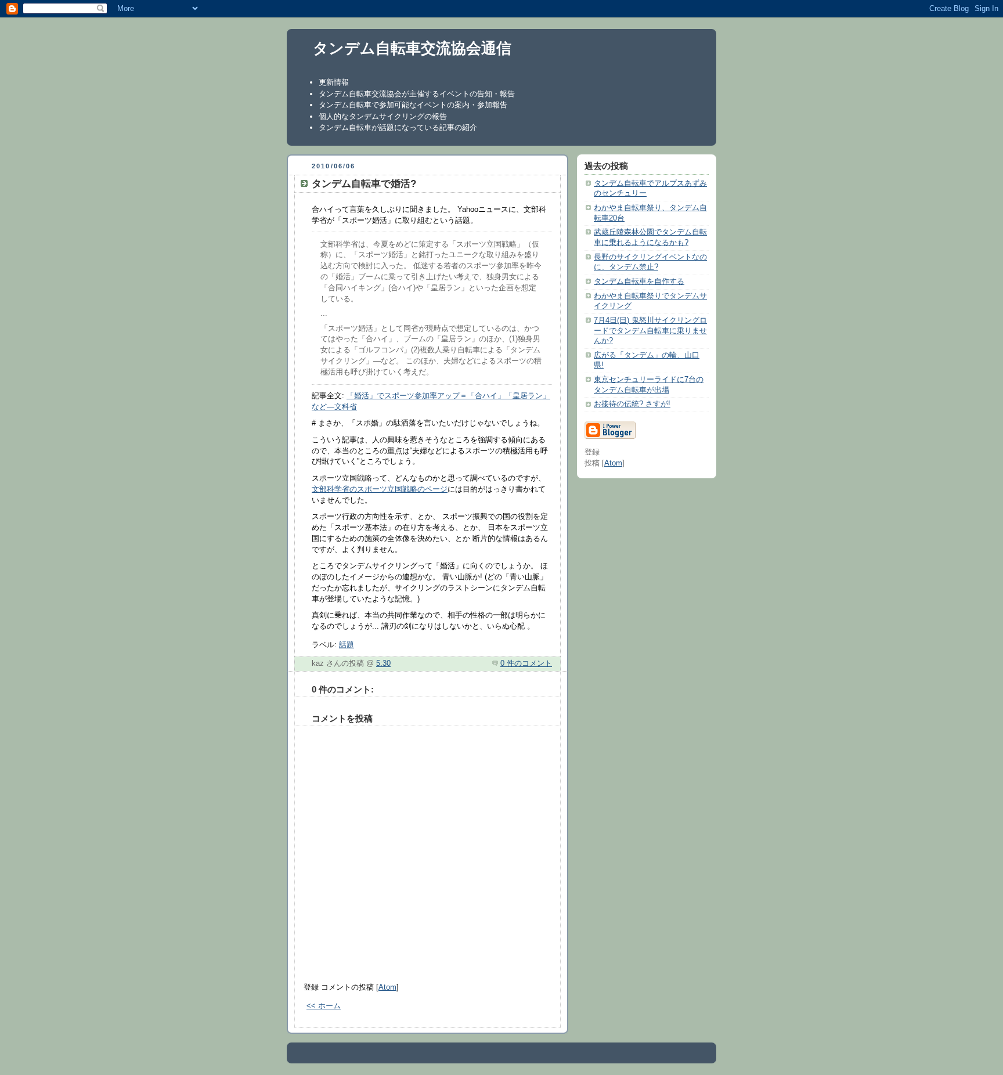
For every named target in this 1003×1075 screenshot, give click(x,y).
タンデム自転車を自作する (639, 281)
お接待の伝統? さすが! (632, 404)
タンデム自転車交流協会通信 (412, 48)
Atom (387, 987)
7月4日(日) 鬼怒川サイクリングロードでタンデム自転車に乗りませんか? (650, 330)
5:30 (383, 663)
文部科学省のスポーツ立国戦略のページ (380, 489)
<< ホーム (323, 1006)
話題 (346, 645)
